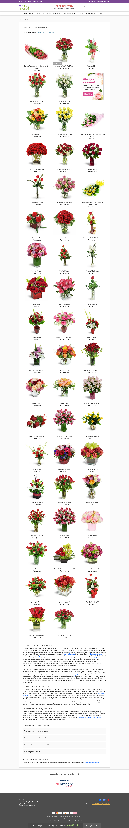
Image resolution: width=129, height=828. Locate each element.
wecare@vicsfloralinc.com (27, 806)
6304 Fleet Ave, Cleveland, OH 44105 (30, 802)
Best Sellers (32, 32)
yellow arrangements (95, 654)
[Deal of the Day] (92, 86)
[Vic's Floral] (32, 7)
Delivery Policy (82, 820)
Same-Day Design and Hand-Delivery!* (31, 1)
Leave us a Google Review (101, 804)
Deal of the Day (29, 13)
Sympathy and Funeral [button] (69, 13)
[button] (124, 820)
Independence (94, 762)
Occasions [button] (46, 13)
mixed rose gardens (74, 675)
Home (20, 19)
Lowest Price (52, 32)
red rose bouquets (69, 654)
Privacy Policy (57, 820)
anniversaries (69, 658)
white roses (71, 656)
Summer (38, 13)
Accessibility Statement (70, 820)
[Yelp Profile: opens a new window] (108, 800)
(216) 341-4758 (24, 804)
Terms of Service (47, 820)
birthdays (97, 658)
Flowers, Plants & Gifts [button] (87, 13)
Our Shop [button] (100, 13)
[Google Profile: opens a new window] (104, 800)
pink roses (42, 656)
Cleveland (86, 762)
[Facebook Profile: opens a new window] (100, 800)
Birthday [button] (56, 13)
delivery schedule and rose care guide (89, 717)
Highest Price (42, 32)
